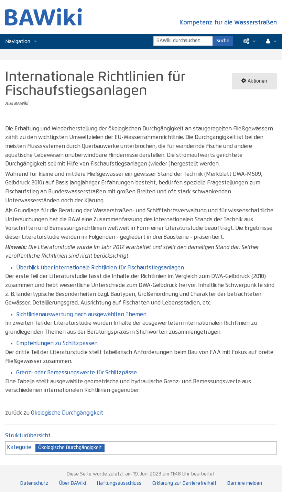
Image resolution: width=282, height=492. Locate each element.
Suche (222, 41)
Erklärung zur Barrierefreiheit (184, 483)
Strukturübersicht (28, 435)
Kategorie (19, 447)
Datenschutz (34, 483)
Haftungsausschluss (119, 483)
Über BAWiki (72, 483)
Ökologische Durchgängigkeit (67, 413)
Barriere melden (244, 483)
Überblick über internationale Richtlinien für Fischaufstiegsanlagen (100, 267)
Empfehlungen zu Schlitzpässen (57, 343)
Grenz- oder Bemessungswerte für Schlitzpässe (76, 372)
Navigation (17, 41)
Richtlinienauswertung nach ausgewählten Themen (81, 314)
